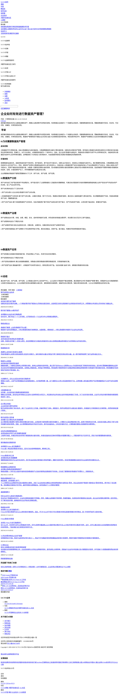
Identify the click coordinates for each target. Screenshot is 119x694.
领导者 (12, 417)
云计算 (3, 404)
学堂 (2, 6)
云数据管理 (9, 431)
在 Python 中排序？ (11, 522)
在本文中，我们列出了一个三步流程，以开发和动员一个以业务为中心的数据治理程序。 (30, 316)
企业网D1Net (101, 662)
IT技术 (34, 29)
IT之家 (69, 662)
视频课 (3, 26)
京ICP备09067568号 (13, 643)
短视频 (16, 26)
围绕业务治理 (11, 314)
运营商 (9, 361)
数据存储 (13, 442)
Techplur (20, 603)
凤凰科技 (22, 662)
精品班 (3, 9)
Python (3, 455)
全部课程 (4, 29)
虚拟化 (15, 431)
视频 (5, 94)
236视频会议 (86, 662)
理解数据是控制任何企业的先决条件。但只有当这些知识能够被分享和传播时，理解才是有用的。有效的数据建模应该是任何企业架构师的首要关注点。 (50, 460)
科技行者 (33, 662)
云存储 (7, 404)
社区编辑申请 (5, 108)
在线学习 (4, 31)
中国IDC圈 (93, 662)
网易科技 (16, 662)
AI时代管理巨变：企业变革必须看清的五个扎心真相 (53, 567)
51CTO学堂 (8, 612)
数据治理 (4, 323)
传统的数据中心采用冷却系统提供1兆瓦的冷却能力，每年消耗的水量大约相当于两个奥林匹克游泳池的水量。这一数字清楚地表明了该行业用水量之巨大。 (52, 354)
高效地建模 (9, 458)
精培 (13, 612)
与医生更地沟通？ (13, 339)
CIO (14, 478)
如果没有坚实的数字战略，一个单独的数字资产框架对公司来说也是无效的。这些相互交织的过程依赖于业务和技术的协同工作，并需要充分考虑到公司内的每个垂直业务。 (57, 303)
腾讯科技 (10, 662)
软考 (12, 29)
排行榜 (12, 26)
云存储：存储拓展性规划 (15, 392)
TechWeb (39, 662)
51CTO (6, 603)
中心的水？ (12, 352)
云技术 (3, 431)
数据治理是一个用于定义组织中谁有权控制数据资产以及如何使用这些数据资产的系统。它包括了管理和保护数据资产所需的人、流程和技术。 (47, 471)
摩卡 (8, 492)
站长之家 (49, 662)
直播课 (21, 26)
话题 (5, 96)
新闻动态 (7, 623)
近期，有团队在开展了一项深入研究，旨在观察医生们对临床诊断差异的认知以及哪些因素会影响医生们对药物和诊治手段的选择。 (44, 341)
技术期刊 (7, 100)
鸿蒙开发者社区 (6, 18)
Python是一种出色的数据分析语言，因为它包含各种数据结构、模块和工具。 (26, 448)
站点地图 (7, 625)
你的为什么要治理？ (12, 496)
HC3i (15, 603)
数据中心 (4, 361)
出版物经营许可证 (13, 654)
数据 (2, 348)
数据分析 (7, 348)
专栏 (14, 33)
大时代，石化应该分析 (15, 378)
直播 (17, 33)
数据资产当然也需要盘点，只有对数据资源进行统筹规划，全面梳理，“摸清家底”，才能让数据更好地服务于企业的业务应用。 (42, 329)
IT (10, 404)
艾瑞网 (44, 662)
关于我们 (7, 621)
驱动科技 (27, 662)
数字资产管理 (5, 310)
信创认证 (17, 29)
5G (2, 545)
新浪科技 (4, 662)
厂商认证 (29, 29)
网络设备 (10, 558)
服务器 (3, 442)
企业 (9, 292)
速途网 (54, 662)
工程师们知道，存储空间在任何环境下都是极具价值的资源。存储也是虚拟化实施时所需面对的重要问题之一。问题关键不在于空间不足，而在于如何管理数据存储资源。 (56, 435)
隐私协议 (7, 634)
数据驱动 (4, 507)
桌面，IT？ (10, 480)
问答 (8, 33)
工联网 (74, 662)
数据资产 (4, 336)
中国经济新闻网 (62, 662)
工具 (12, 455)
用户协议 (7, 631)
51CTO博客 (8, 608)
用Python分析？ (10, 509)
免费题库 (48, 29)
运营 (8, 507)
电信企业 (6, 545)
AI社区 (6, 98)
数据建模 (4, 467)
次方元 (112, 662)
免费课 (3, 13)
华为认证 (23, 29)
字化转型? (9, 406)
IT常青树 (19, 290)
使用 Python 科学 (11, 446)
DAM (11, 310)
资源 (5, 33)
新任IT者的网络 (13, 547)
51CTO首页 (4, 2)
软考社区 (4, 11)
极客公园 (79, 662)
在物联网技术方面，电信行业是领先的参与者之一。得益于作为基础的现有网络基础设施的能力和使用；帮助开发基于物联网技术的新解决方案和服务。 (50, 538)
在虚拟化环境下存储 (13, 433)
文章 (2, 33)
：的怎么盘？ (14, 327)
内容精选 (7, 91)
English (6, 629)
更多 (10, 571)
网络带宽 (10, 363)
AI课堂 (3, 20)
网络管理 (4, 558)
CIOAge (11, 603)
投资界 (108, 662)
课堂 (11, 33)
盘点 (8, 336)
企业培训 (4, 15)
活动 (5, 103)
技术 (12, 292)
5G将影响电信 (11, 536)
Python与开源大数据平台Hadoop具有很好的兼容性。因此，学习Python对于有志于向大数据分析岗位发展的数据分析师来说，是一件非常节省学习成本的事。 (52, 512)
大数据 (3, 390)
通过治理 (11, 469)
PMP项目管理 (40, 29)
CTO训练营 (24, 612)
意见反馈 (7, 627)
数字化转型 (4, 292)
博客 (2, 4)
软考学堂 (26, 26)
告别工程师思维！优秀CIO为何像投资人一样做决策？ (18, 567)
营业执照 (4, 654)
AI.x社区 (31, 608)
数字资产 (16, 310)
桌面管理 (4, 492)
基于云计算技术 (12, 419)
